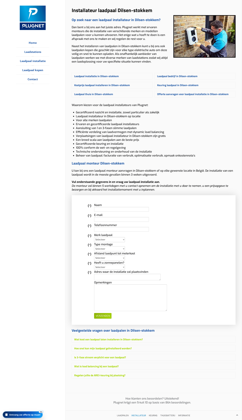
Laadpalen (123, 415)
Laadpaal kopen (32, 70)
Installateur (139, 415)
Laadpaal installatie (33, 61)
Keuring (153, 415)
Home (33, 43)
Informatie (184, 415)
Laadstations (32, 52)
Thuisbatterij (167, 415)
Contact (33, 79)
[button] (23, 414)
